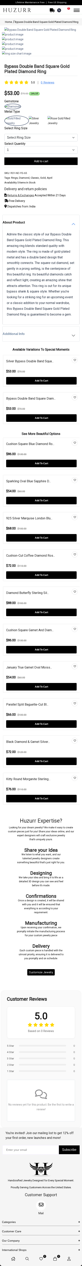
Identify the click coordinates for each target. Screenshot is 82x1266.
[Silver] (38, 123)
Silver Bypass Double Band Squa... (30, 361)
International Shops (14, 1250)
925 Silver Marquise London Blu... (29, 518)
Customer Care (11, 1231)
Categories (9, 1222)
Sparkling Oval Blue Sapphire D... (28, 481)
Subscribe (69, 1149)
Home (9, 21)
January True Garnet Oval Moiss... (29, 667)
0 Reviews (47, 82)
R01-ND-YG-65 (19, 173)
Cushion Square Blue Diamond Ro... (30, 444)
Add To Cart (41, 380)
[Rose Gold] (63, 123)
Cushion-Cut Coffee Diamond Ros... (30, 555)
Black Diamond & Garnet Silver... (28, 742)
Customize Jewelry (41, 972)
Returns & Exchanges (20, 195)
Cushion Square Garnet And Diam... (30, 630)
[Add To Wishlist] (75, 360)
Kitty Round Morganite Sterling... (28, 779)
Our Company (11, 1240)
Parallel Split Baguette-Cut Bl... (27, 704)
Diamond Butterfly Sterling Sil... (27, 593)
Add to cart (41, 161)
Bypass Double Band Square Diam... (31, 398)
